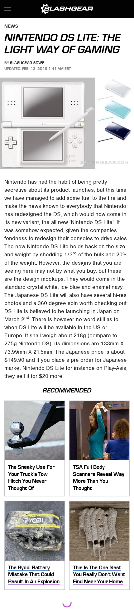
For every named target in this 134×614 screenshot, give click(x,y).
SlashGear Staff (27, 63)
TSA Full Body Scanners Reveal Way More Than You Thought (98, 477)
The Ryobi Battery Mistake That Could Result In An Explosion (34, 574)
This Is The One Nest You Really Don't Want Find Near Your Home (99, 574)
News (11, 27)
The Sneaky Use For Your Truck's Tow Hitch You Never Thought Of (31, 477)
